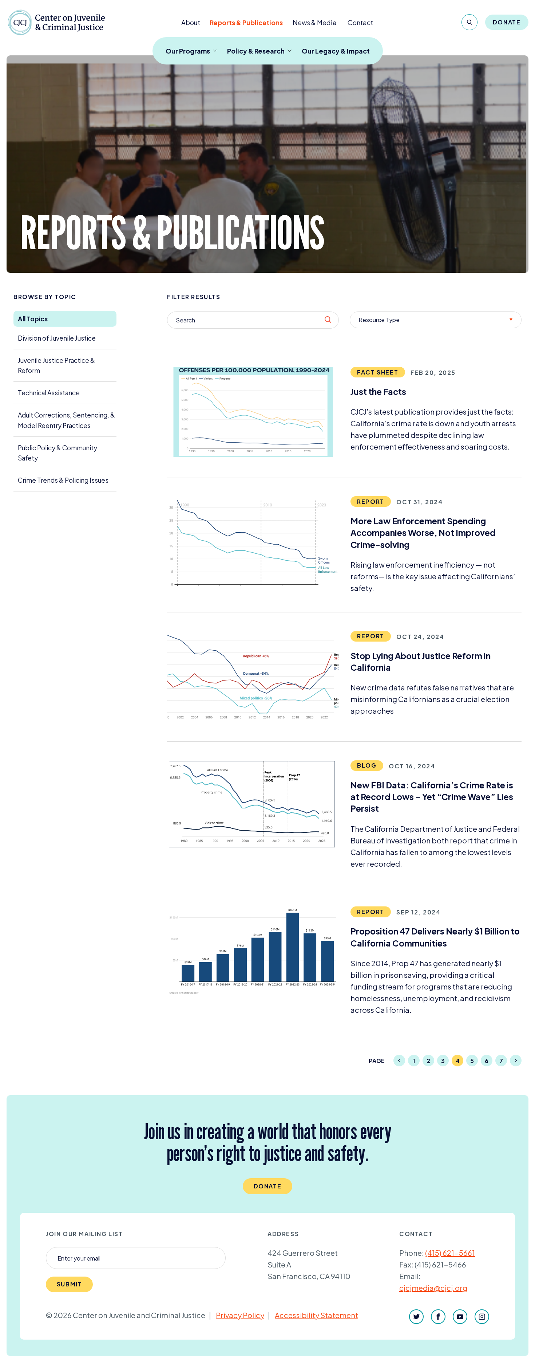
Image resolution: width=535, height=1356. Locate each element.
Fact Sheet (377, 372)
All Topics (33, 319)
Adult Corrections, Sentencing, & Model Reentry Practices (66, 420)
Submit (69, 1284)
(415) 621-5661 (450, 1252)
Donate (507, 22)
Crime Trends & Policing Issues (63, 480)
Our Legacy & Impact (336, 51)
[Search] (469, 22)
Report (370, 501)
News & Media (315, 22)
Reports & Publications (246, 22)
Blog (366, 765)
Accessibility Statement (316, 1315)
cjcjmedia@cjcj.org (433, 1287)
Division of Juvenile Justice (57, 338)
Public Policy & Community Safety (57, 453)
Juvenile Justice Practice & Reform (56, 365)
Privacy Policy (240, 1315)
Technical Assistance (49, 393)
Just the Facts (378, 391)
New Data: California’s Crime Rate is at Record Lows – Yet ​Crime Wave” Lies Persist (431, 797)
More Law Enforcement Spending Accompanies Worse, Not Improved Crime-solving (423, 533)
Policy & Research (256, 51)
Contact (360, 22)
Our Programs (188, 51)
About (190, 22)
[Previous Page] (399, 1060)
